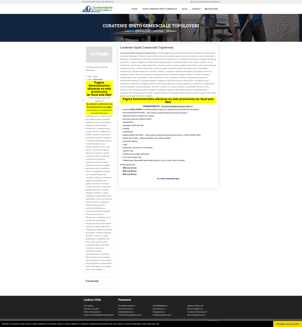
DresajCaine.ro (159, 312)
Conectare (212, 9)
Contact (196, 9)
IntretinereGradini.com (162, 315)
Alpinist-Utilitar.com (195, 305)
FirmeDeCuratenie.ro (126, 305)
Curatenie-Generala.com (197, 312)
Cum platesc (89, 305)
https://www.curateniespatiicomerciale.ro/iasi (163, 135)
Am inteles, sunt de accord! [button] (288, 324)
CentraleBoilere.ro (160, 305)
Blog (184, 9)
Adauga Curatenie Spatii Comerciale (206, 2)
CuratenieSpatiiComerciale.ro (177, 106)
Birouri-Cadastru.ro (195, 309)
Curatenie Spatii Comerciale (137, 31)
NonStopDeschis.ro (126, 312)
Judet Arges (158, 31)
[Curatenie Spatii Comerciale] (97, 8)
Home (134, 9)
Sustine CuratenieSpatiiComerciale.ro (99, 315)
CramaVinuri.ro (159, 309)
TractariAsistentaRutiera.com (130, 315)
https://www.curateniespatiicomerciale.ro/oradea (167, 113)
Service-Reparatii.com (196, 315)
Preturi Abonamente (92, 312)
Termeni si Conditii (91, 309)
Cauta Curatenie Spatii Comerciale (159, 9)
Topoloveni (171, 31)
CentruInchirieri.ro (125, 309)
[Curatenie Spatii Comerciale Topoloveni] (99, 54)
